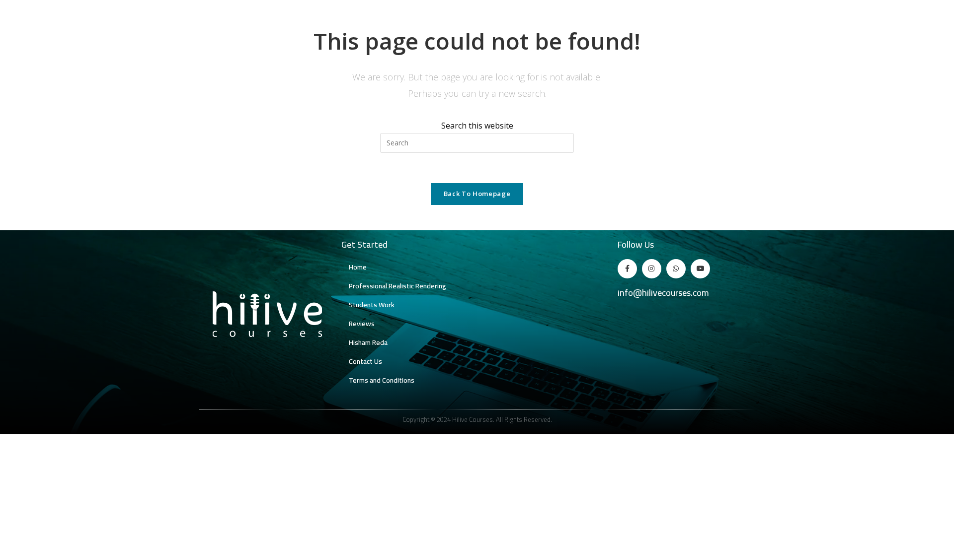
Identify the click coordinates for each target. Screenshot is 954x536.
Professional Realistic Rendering (397, 285)
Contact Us (365, 361)
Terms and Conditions (381, 380)
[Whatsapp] (676, 268)
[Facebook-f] (627, 268)
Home (358, 267)
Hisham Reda (368, 342)
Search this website (477, 125)
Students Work (372, 304)
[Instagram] (651, 268)
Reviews (362, 323)
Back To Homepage (477, 193)
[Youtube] (700, 268)
